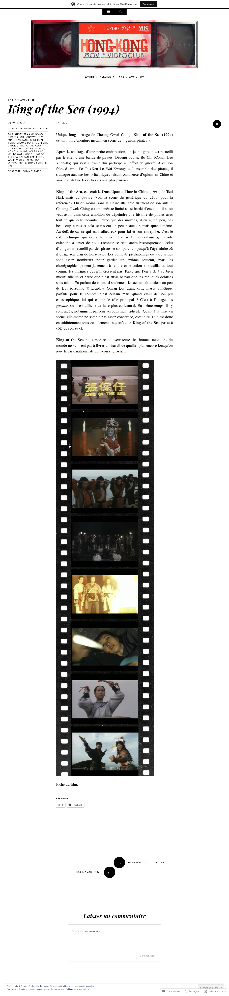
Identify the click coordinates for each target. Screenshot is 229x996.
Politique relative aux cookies (77, 989)
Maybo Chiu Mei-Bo (26, 160)
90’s (142, 77)
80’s (131, 77)
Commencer (149, 4)
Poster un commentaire (24, 171)
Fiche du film (66, 784)
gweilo (39, 148)
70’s (121, 77)
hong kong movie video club (28, 128)
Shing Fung (35, 162)
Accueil (89, 77)
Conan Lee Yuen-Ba (20, 148)
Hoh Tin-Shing (17, 151)
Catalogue (107, 77)
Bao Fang (22, 140)
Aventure (27, 100)
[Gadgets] (108, 12)
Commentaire (147, 955)
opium (12, 162)
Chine (30, 145)
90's (10, 134)
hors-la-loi (36, 151)
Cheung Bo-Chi (26, 142)
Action (13, 100)
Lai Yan (24, 157)
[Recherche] (120, 12)
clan (38, 145)
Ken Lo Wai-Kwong (20, 154)
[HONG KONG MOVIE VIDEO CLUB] (114, 43)
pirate (22, 162)
